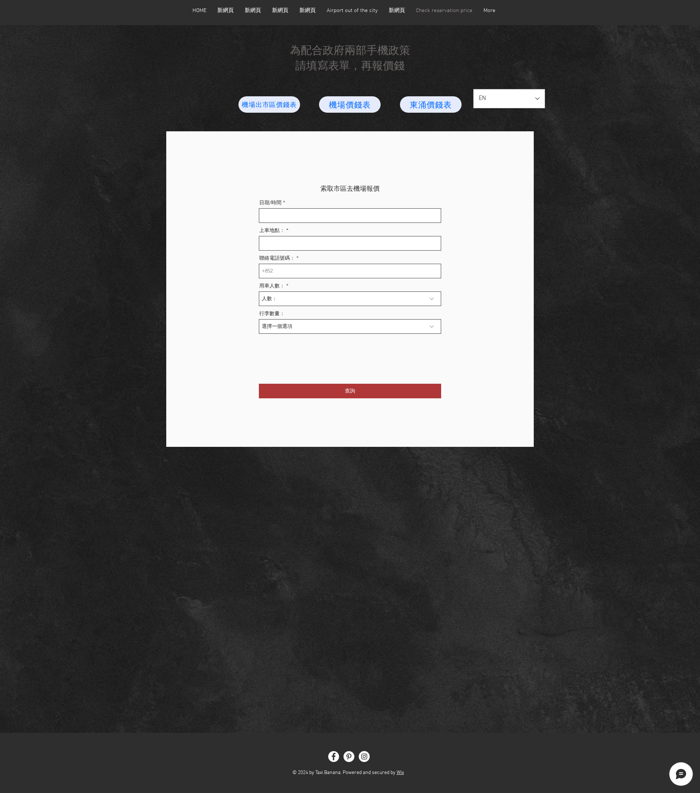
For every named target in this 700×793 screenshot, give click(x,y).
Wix (400, 773)
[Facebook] (333, 756)
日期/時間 (270, 202)
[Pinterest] (348, 756)
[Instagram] (364, 756)
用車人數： (272, 285)
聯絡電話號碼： (277, 257)
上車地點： (272, 230)
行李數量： (272, 313)
